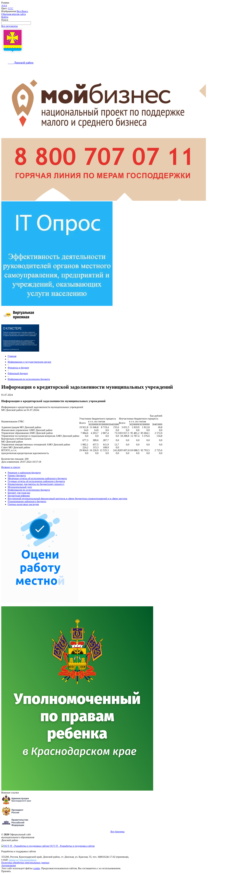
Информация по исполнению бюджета (29, 379)
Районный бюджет (18, 373)
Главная (12, 356)
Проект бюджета (17, 475)
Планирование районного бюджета (27, 501)
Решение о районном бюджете (24, 472)
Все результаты (9, 26)
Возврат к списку (10, 467)
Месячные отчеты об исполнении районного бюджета (37, 478)
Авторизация (8, 865)
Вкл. (19, 11)
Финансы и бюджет (18, 367)
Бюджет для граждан (19, 492)
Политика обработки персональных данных (25, 862)
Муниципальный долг (20, 487)
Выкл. (25, 11)
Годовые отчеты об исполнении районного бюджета (36, 481)
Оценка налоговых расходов (23, 504)
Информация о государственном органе (29, 362)
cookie (36, 868)
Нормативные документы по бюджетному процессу (36, 484)
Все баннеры (117, 831)
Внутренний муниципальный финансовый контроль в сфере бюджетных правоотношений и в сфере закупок (67, 498)
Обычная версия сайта (13, 14)
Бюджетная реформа (19, 495)
